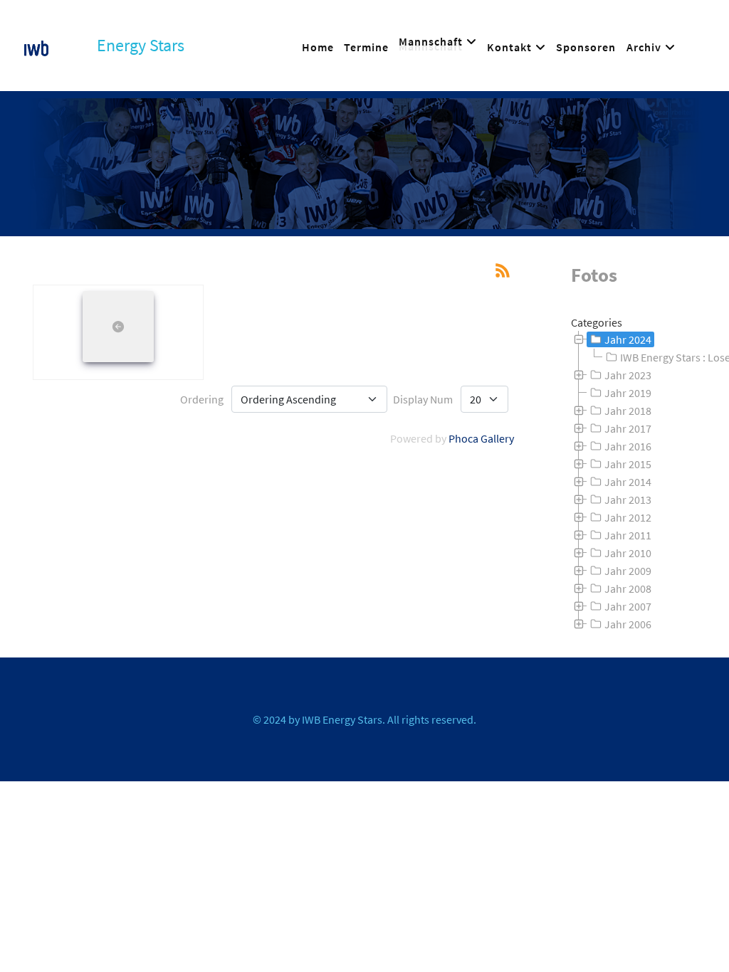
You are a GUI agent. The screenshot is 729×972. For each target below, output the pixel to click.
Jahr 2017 (627, 428)
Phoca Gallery (481, 438)
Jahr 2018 (627, 410)
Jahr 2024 (627, 339)
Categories (596, 322)
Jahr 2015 (627, 464)
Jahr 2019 (627, 393)
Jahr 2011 (627, 535)
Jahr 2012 (627, 517)
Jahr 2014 (627, 482)
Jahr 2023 (627, 375)
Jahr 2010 (627, 553)
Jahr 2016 (627, 446)
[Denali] (36, 45)
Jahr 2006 (627, 624)
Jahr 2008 (627, 588)
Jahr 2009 (627, 571)
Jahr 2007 (627, 606)
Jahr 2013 (627, 499)
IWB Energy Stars (342, 719)
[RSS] (502, 269)
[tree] (638, 482)
